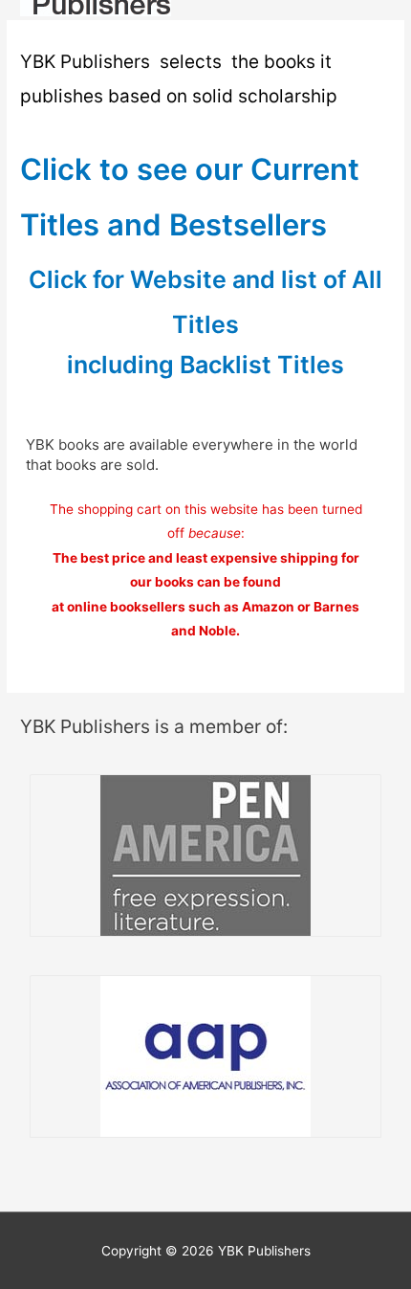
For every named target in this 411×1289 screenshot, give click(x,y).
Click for (79, 279)
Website (178, 279)
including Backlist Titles (205, 364)
